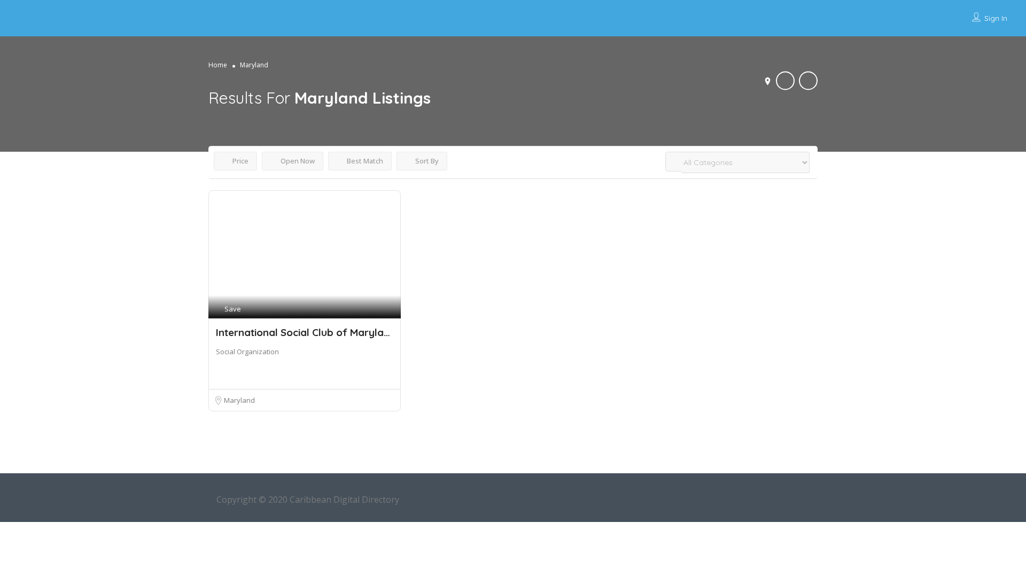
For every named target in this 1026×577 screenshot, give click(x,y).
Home (217, 64)
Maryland (239, 400)
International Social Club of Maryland (306, 332)
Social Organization (247, 351)
